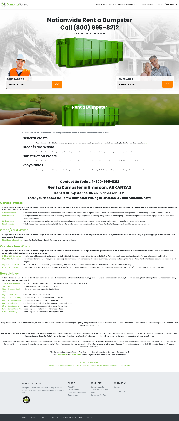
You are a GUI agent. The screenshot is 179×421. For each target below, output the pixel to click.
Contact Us (159, 4)
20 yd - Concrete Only (11, 294)
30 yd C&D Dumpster (10, 264)
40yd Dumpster (8, 224)
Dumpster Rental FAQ (77, 392)
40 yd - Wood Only (9, 312)
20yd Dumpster (8, 215)
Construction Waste (15, 246)
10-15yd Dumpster (9, 213)
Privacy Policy (77, 417)
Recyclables (9, 274)
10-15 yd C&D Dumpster (11, 256)
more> (147, 143)
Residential (63, 354)
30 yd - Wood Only (9, 303)
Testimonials (73, 395)
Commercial (76, 354)
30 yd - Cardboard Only (11, 297)
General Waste (11, 203)
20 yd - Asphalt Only (10, 286)
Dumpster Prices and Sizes (127, 4)
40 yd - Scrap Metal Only (12, 309)
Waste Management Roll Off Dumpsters (113, 365)
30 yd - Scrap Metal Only (12, 300)
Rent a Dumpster (109, 4)
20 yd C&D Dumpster (10, 259)
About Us (71, 387)
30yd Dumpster (8, 221)
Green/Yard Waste (14, 230)
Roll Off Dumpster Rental (86, 365)
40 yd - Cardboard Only (11, 306)
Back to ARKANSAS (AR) (89, 362)
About (98, 4)
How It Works (73, 390)
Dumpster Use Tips (146, 4)
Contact (117, 387)
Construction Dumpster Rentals (61, 365)
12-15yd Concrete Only (11, 283)
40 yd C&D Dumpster (10, 267)
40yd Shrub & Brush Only (12, 240)
